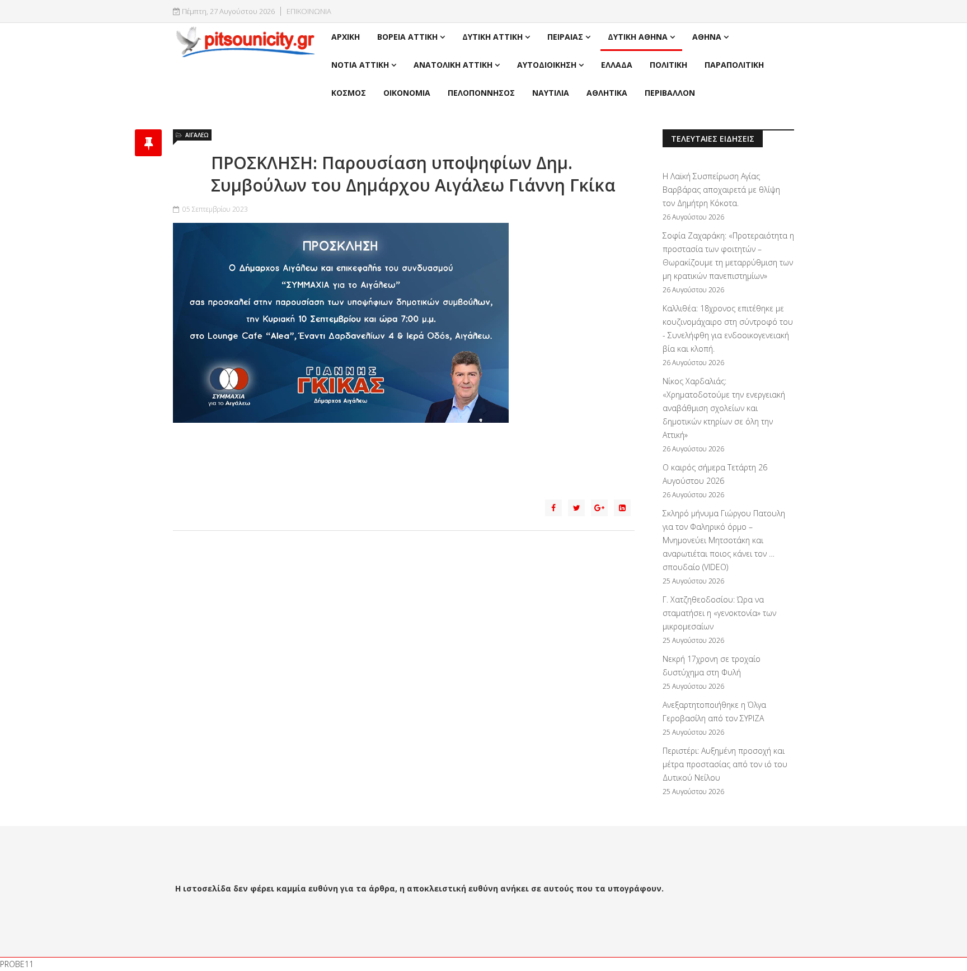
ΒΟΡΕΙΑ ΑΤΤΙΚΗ (407, 36)
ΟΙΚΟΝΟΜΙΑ (406, 92)
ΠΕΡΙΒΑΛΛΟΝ (670, 92)
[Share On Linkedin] (622, 507)
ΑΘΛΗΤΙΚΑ (606, 92)
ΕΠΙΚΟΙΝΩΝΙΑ (309, 11)
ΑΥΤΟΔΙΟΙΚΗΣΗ (546, 64)
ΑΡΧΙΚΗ (345, 36)
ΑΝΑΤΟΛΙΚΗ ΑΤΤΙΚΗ (453, 64)
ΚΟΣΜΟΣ (348, 92)
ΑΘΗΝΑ (706, 36)
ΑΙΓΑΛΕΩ (197, 135)
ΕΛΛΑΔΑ (616, 64)
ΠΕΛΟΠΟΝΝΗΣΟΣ (481, 92)
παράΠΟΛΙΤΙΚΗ (734, 64)
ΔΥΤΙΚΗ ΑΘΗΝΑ (638, 36)
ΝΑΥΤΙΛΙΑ (550, 92)
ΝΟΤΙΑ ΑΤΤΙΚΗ (360, 64)
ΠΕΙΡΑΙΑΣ (565, 36)
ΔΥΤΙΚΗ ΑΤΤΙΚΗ (492, 36)
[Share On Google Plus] (599, 507)
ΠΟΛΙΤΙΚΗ (668, 64)
